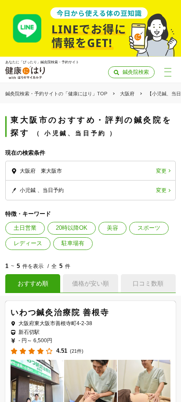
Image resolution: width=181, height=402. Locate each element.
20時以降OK (71, 228)
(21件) (76, 351)
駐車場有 (73, 243)
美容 (112, 228)
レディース (28, 243)
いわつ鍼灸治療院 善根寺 (60, 312)
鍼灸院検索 (136, 72)
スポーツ (149, 228)
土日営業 (25, 228)
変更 (161, 171)
